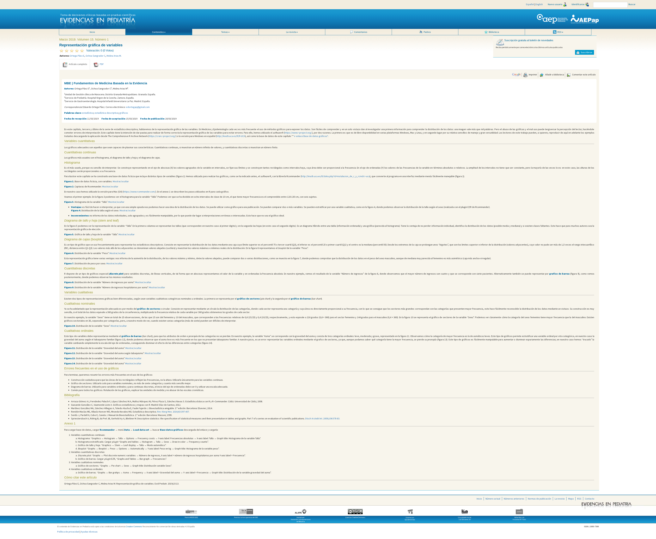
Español (530, 4)
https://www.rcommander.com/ (139, 191)
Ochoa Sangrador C (95, 55)
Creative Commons (134, 526)
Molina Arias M (114, 55)
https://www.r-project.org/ (298, 132)
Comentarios (360, 32)
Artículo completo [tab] (78, 64)
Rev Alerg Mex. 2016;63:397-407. (173, 411)
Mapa (571, 498)
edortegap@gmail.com (138, 107)
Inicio (92, 32)
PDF (102, 64)
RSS (579, 498)
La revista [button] (291, 32)
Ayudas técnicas (89, 531)
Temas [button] (224, 32)
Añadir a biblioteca (554, 74)
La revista (560, 498)
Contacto (589, 498)
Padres (427, 32)
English (539, 4)
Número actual (493, 498)
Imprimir (532, 74)
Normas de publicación (539, 498)
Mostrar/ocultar (121, 181)
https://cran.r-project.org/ (162, 136)
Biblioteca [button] (494, 32)
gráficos (123, 112)
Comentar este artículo (584, 74)
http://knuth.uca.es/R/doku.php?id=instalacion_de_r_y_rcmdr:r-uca (335, 176)
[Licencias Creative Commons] (355, 510)
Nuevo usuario (555, 4)
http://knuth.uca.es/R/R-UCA (231, 136)
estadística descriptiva (106, 112)
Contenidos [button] (158, 32)
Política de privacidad (68, 531)
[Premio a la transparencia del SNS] (246, 510)
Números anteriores (514, 498)
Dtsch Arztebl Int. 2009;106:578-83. (322, 418)
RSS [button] (559, 32)
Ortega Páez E (77, 55)
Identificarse (578, 4)
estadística (87, 112)
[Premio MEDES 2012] (191, 510)
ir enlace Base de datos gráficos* (311, 136)
